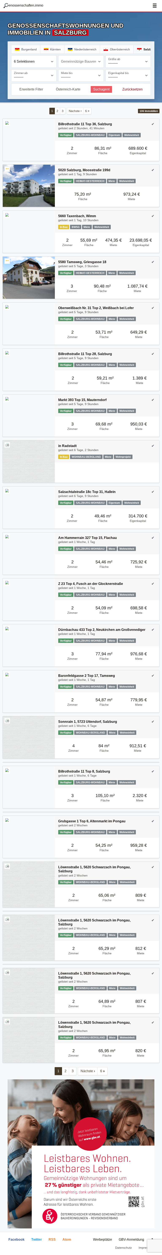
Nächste (75, 111)
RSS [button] (52, 1239)
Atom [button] (66, 1239)
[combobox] (34, 61)
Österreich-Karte (68, 89)
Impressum (146, 1247)
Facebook (16, 1239)
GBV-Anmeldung (131, 1239)
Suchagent (101, 89)
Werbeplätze (102, 1239)
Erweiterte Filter (31, 89)
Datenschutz (123, 1247)
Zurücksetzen (132, 89)
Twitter (36, 1239)
